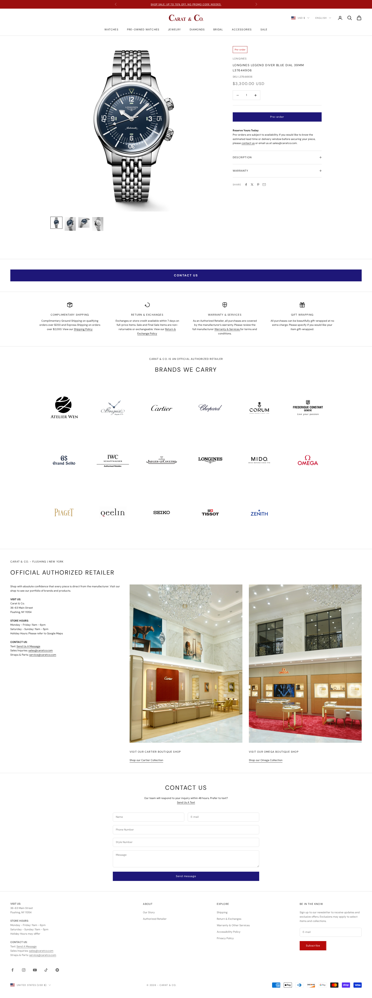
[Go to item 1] (56, 223)
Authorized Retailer (155, 919)
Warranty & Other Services (233, 925)
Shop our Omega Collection (265, 760)
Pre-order (277, 117)
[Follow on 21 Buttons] (57, 970)
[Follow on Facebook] (12, 970)
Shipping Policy (83, 329)
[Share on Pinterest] (258, 184)
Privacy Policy (225, 938)
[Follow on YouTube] (35, 970)
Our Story (149, 912)
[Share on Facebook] (246, 184)
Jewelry (174, 29)
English (321, 17)
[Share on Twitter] (252, 184)
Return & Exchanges (229, 919)
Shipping (222, 912)
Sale (264, 29)
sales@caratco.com (40, 650)
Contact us (186, 275)
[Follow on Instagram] (24, 970)
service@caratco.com (42, 654)
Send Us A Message (28, 646)
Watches (111, 29)
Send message (186, 876)
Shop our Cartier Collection (146, 760)
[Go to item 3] (84, 222)
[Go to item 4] (98, 224)
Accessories (242, 29)
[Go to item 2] (70, 224)
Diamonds (197, 29)
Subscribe (313, 945)
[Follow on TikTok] (46, 970)
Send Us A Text (186, 802)
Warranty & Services (227, 329)
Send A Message (27, 946)
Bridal (218, 29)
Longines (240, 58)
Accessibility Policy (228, 932)
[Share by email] (264, 184)
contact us (248, 143)
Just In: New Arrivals (186, 4)
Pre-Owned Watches (143, 29)
